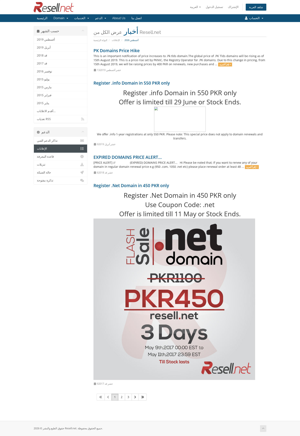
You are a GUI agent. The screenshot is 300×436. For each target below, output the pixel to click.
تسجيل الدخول (214, 7)
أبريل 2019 (44, 47)
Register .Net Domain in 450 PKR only (131, 185)
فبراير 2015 (44, 95)
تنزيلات (41, 164)
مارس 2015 (44, 87)
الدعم (99, 18)
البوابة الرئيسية (100, 40)
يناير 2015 (43, 103)
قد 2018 (42, 55)
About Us (118, 18)
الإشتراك (233, 7)
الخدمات (80, 18)
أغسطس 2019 (46, 39)
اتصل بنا (136, 18)
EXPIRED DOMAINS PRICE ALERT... (127, 157)
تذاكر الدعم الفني (47, 140)
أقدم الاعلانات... (46, 111)
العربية (194, 7)
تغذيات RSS (44, 119)
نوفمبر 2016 (44, 71)
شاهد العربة (256, 7)
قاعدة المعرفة (45, 156)
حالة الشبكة (44, 172)
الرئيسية (42, 18)
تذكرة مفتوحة (45, 180)
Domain (59, 18)
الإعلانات (116, 40)
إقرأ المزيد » (225, 64)
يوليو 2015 (43, 79)
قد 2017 (42, 63)
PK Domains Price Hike (116, 50)
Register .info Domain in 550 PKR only (131, 83)
